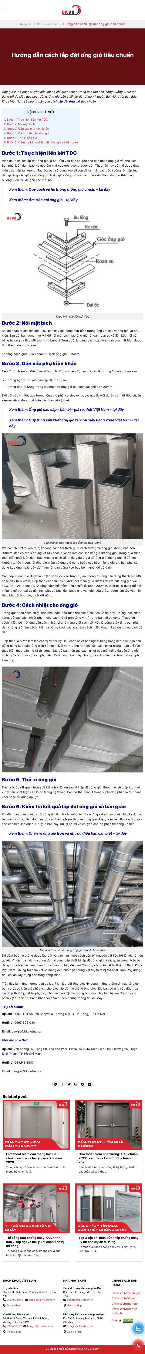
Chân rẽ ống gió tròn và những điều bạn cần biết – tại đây (78, 833)
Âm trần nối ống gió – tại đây (53, 199)
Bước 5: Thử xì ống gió (20, 138)
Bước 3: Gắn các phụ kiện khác (26, 128)
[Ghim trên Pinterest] (83, 1084)
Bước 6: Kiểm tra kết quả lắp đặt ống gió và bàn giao (41, 142)
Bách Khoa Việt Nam (86, 1349)
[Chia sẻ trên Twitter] (69, 1084)
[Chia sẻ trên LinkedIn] (89, 1084)
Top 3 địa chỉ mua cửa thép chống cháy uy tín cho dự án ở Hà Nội (109, 1240)
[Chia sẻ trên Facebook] (62, 1084)
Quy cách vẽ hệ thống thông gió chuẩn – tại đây (69, 189)
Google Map (14, 1305)
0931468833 (14, 1326)
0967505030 (15, 1299)
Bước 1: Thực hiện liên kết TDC (26, 119)
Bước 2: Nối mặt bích (19, 124)
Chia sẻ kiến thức (47, 24)
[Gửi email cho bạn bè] (76, 1084)
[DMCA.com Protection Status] (128, 1320)
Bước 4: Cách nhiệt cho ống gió (26, 133)
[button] (5, 9)
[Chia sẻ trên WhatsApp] (55, 1084)
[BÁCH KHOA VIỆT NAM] (71, 10)
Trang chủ (26, 24)
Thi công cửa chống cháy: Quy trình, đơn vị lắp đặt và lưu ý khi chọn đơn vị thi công (35, 1242)
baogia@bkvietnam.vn (42, 1299)
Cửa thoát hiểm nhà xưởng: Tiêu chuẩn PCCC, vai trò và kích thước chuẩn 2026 (108, 1158)
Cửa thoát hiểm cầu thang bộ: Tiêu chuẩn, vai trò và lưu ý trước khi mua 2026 (34, 1158)
